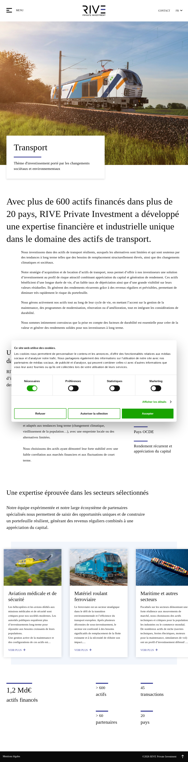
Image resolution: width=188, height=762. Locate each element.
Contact (164, 10)
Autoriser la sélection (94, 413)
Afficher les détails (154, 401)
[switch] (73, 388)
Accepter (147, 413)
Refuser (40, 413)
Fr (177, 10)
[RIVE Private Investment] (94, 10)
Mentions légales (11, 756)
